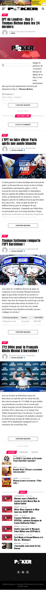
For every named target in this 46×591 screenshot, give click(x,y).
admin (13, 33)
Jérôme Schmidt (17, 150)
